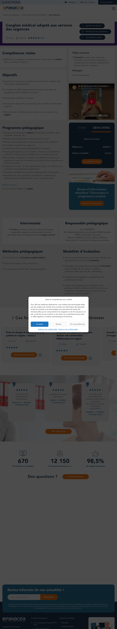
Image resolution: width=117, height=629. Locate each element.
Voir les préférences (77, 324)
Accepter (39, 324)
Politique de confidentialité (47, 329)
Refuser (58, 324)
